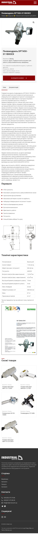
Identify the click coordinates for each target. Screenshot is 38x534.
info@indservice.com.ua (10, 503)
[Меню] (35, 2)
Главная (3, 15)
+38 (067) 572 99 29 (9, 500)
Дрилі (10, 60)
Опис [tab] (4, 87)
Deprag (11, 58)
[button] (33, 22)
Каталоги (4, 481)
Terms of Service (5, 530)
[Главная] (8, 2)
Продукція (10, 15)
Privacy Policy (29, 528)
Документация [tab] (13, 87)
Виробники (4, 479)
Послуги (3, 484)
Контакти (4, 487)
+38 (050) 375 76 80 (9, 497)
